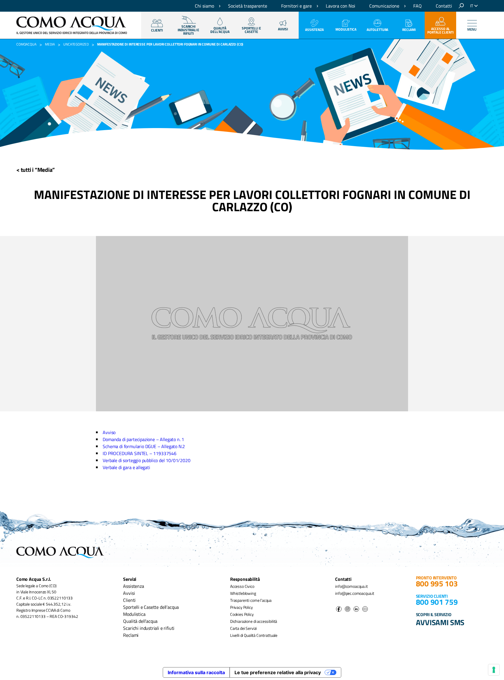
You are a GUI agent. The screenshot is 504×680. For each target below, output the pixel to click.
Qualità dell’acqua (140, 621)
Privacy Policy (241, 607)
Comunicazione (384, 5)
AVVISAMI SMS (440, 622)
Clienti (129, 600)
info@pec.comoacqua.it (354, 593)
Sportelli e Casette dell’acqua (151, 607)
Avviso (109, 432)
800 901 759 (437, 602)
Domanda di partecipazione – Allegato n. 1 (143, 439)
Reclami (409, 29)
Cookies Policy (242, 614)
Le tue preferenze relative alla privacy (278, 672)
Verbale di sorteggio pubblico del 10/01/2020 (146, 460)
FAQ (417, 5)
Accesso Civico (242, 586)
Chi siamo (204, 5)
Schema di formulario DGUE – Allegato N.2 (144, 446)
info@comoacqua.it (351, 586)
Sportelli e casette (251, 29)
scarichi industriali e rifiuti (188, 30)
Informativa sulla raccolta (196, 672)
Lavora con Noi (340, 5)
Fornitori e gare (296, 5)
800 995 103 (437, 583)
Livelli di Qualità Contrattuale (253, 635)
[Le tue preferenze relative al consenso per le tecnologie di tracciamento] (493, 669)
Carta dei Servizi (243, 628)
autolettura (377, 29)
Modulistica (345, 29)
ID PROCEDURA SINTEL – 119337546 (139, 453)
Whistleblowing (243, 593)
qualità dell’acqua (220, 29)
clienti (156, 30)
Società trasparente (247, 5)
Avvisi (283, 29)
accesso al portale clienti (440, 30)
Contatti (444, 5)
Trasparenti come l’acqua (251, 600)
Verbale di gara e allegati (126, 467)
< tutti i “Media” (35, 169)
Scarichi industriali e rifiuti (148, 628)
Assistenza (314, 29)
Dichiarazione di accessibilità (253, 621)
